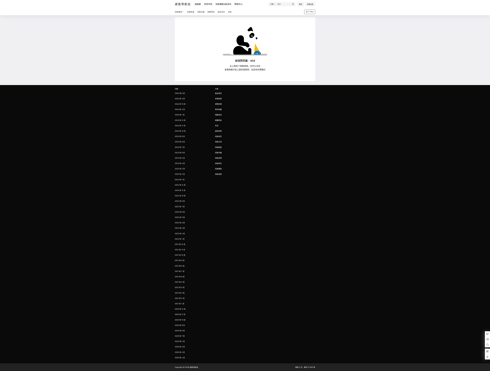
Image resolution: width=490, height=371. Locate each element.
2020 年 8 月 (180, 331)
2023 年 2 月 (180, 174)
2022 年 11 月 (180, 190)
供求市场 (208, 4)
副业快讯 (218, 93)
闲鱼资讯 (218, 163)
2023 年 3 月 (180, 169)
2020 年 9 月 (180, 325)
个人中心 (311, 12)
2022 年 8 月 (180, 201)
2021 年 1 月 (179, 304)
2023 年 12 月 (180, 120)
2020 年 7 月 (180, 336)
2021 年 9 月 (180, 260)
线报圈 (198, 4)
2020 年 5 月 (180, 341)
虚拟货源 (218, 131)
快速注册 (310, 4)
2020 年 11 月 (180, 314)
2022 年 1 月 (180, 239)
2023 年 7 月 (180, 147)
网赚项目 (218, 120)
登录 (300, 4)
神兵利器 (218, 109)
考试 (216, 126)
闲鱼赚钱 (178, 12)
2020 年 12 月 (180, 309)
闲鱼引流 (218, 142)
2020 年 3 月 (180, 352)
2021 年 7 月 (179, 271)
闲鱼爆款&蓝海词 (223, 4)
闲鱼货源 (218, 158)
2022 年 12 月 (180, 185)
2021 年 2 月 (180, 298)
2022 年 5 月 (180, 217)
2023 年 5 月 (180, 158)
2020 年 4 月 (180, 347)
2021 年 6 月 (180, 277)
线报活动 (218, 115)
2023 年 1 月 (180, 180)
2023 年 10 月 (180, 131)
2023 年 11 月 (180, 126)
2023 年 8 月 (180, 142)
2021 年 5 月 (180, 282)
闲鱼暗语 (218, 147)
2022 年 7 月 (180, 207)
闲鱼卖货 (218, 136)
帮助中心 (238, 4)
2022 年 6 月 (180, 212)
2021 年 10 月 (180, 255)
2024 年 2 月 (180, 109)
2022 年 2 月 (180, 233)
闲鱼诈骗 (218, 153)
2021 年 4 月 (180, 287)
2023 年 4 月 (180, 163)
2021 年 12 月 (180, 244)
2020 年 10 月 (180, 320)
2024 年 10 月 (180, 104)
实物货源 (218, 99)
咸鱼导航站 (193, 367)
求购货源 (218, 104)
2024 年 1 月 (180, 115)
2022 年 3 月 (180, 228)
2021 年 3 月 (180, 293)
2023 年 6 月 (180, 153)
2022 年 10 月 (180, 196)
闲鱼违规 (218, 174)
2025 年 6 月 (180, 93)
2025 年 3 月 (180, 99)
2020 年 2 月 (180, 358)
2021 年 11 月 (180, 250)
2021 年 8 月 (180, 266)
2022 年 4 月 (180, 223)
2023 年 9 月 (180, 136)
